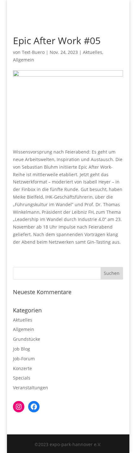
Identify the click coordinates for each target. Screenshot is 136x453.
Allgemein (23, 60)
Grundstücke (26, 339)
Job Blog (21, 349)
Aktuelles (92, 52)
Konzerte (22, 368)
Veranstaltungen (30, 388)
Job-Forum (24, 359)
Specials (21, 378)
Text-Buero (33, 52)
